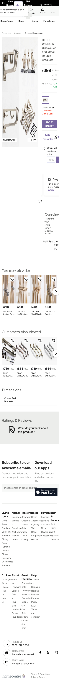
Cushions (45, 524)
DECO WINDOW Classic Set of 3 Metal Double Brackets (8, 374)
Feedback (16, 587)
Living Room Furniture (6, 524)
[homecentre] (15, 675)
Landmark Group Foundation (17, 613)
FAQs (33, 605)
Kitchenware (18, 532)
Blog (14, 605)
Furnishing (6, 33)
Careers (15, 590)
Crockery (25, 520)
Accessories (47, 535)
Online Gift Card (24, 606)
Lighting (35, 524)
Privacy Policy (38, 677)
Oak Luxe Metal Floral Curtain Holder (36, 312)
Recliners (6, 558)
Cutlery (24, 539)
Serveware (26, 517)
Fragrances (36, 535)
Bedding (45, 517)
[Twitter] (48, 652)
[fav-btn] (12, 279)
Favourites (26, 598)
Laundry (55, 539)
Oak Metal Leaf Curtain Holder (22, 312)
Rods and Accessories (34, 33)
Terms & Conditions (40, 674)
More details (9, 12)
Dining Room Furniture (6, 543)
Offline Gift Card (24, 624)
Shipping (35, 587)
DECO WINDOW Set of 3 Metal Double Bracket (22, 374)
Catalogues (7, 579)
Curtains (17, 33)
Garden (34, 539)
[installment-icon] (49, 179)
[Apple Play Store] (45, 492)
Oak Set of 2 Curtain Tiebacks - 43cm (50, 312)
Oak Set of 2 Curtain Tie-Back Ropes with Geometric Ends (8, 312)
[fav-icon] (31, 10)
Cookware (16, 517)
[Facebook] (40, 652)
